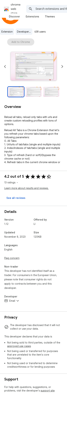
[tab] (14, 16)
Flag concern (11, 258)
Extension (7, 31)
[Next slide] (62, 66)
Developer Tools (24, 31)
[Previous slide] (5, 66)
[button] (33, 67)
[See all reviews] (16, 198)
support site (48, 390)
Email (12, 300)
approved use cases (19, 346)
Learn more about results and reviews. (26, 188)
